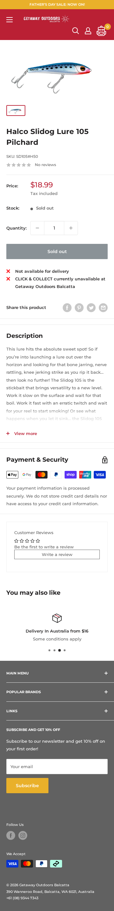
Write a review (57, 554)
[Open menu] (9, 19)
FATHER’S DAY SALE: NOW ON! (57, 4)
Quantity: (16, 228)
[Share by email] (103, 307)
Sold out (57, 251)
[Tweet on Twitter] (91, 307)
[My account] (88, 30)
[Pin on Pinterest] (79, 307)
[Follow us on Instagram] (22, 835)
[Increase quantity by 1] (71, 228)
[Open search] (75, 30)
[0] (101, 31)
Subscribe (27, 785)
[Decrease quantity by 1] (37, 228)
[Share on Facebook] (67, 307)
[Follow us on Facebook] (10, 835)
